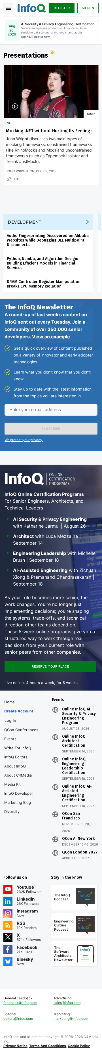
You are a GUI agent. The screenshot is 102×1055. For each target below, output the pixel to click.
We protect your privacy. (24, 440)
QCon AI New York (78, 838)
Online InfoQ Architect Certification (74, 741)
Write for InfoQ (17, 748)
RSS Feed (53, 53)
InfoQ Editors (15, 757)
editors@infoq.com (18, 1018)
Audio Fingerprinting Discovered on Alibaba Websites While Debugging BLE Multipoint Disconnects (48, 240)
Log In (10, 720)
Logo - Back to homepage (32, 7)
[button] (51, 429)
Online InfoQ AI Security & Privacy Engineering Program (79, 716)
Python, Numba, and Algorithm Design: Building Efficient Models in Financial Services (42, 263)
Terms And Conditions (47, 1046)
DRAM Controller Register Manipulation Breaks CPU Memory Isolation (43, 284)
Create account (18, 711)
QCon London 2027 (80, 852)
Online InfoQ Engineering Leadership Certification (74, 766)
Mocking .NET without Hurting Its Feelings (49, 130)
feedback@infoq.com (20, 1003)
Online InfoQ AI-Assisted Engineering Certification (77, 793)
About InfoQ (15, 766)
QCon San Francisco (71, 816)
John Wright (17, 171)
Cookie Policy (79, 1046)
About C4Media (18, 775)
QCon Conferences (21, 729)
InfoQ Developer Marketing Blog (18, 798)
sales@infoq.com (67, 1003)
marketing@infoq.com (71, 1018)
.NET (9, 123)
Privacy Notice (15, 1046)
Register (62, 8)
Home (9, 702)
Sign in (88, 8)
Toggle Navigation (8, 8)
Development (25, 222)
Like (17, 179)
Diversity (12, 811)
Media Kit (12, 784)
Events (10, 739)
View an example (51, 336)
